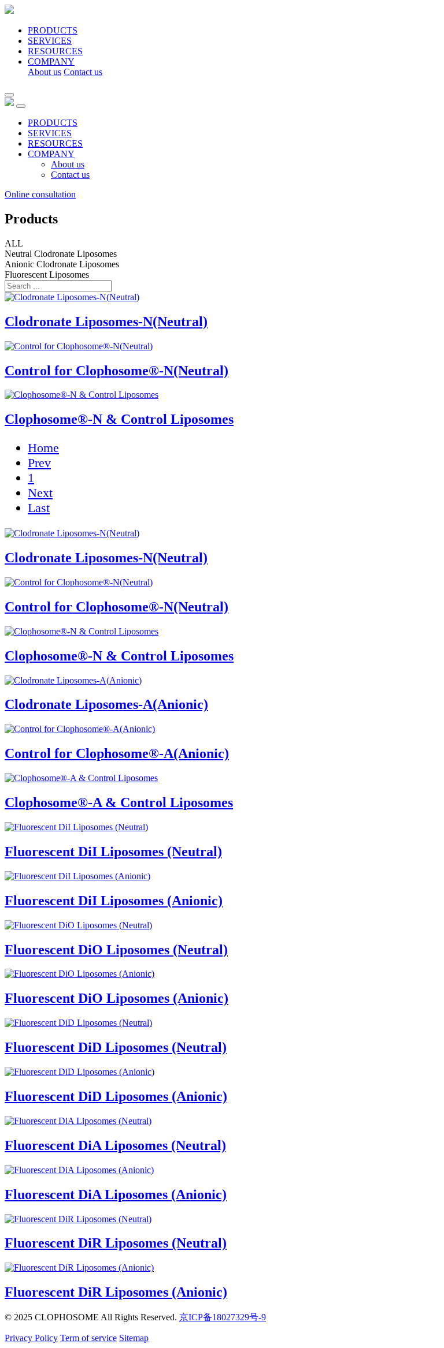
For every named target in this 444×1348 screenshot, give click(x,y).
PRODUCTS (52, 30)
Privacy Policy (31, 1338)
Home (43, 447)
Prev (39, 462)
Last (39, 508)
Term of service (88, 1338)
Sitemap (134, 1338)
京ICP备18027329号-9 (222, 1317)
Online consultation (40, 194)
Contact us (83, 72)
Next (40, 493)
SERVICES (50, 41)
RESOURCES (55, 51)
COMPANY (51, 61)
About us (44, 72)
